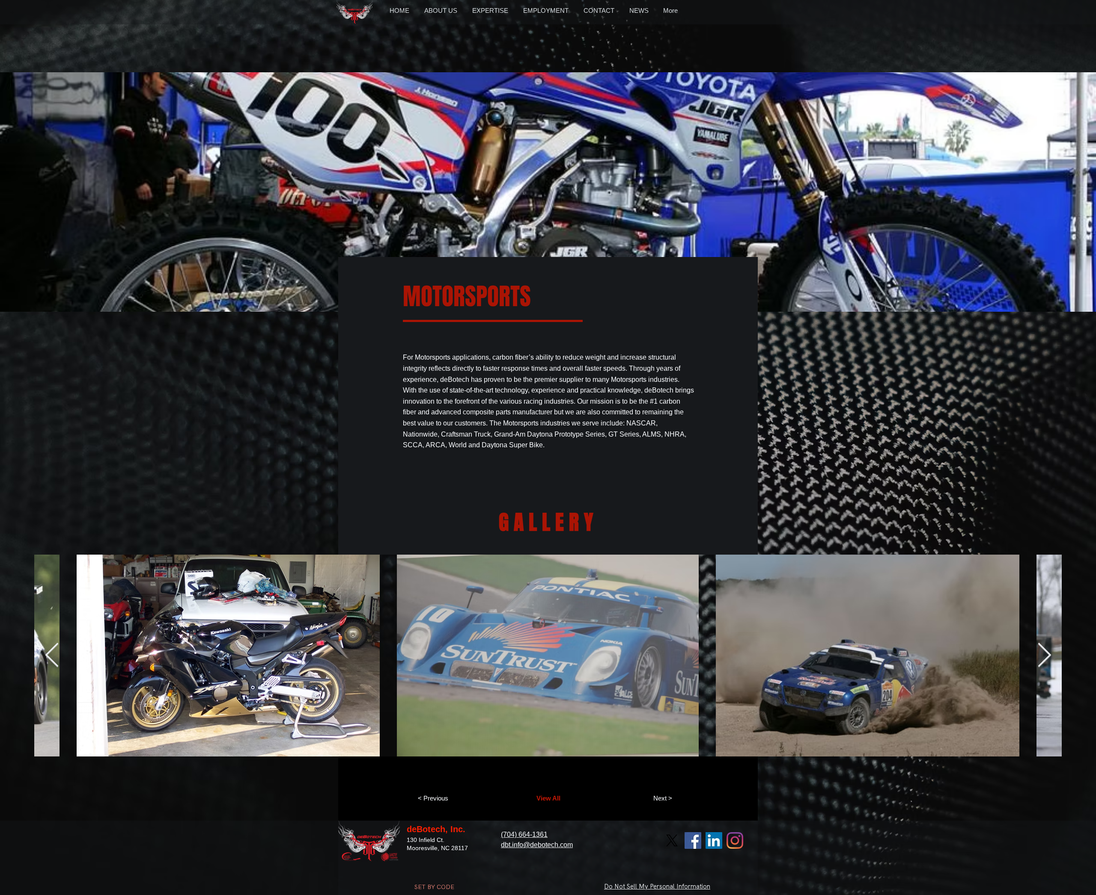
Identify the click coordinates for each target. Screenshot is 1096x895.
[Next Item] (1044, 656)
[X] (672, 840)
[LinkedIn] (714, 840)
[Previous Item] (52, 656)
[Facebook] (693, 840)
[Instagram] (735, 840)
